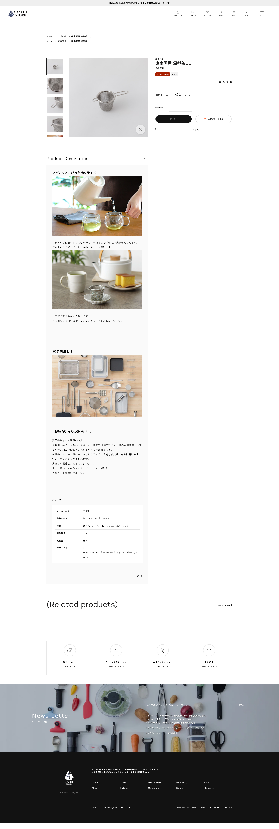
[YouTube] (122, 808)
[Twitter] (227, 82)
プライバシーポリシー (155, 733)
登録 (241, 705)
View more (224, 605)
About (95, 788)
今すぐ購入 (194, 129)
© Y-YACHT (69, 793)
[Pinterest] (224, 82)
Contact (209, 788)
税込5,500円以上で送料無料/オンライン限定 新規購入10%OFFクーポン (139, 2)
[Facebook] (220, 82)
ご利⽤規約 (172, 733)
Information (155, 783)
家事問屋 (62, 41)
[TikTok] (129, 808)
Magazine (153, 788)
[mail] (231, 82)
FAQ (206, 783)
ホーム (49, 36)
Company (181, 783)
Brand (123, 783)
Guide (179, 788)
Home (95, 783)
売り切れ (173, 119)
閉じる (139, 575)
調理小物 (62, 36)
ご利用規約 (228, 808)
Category (125, 788)
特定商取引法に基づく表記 (185, 808)
